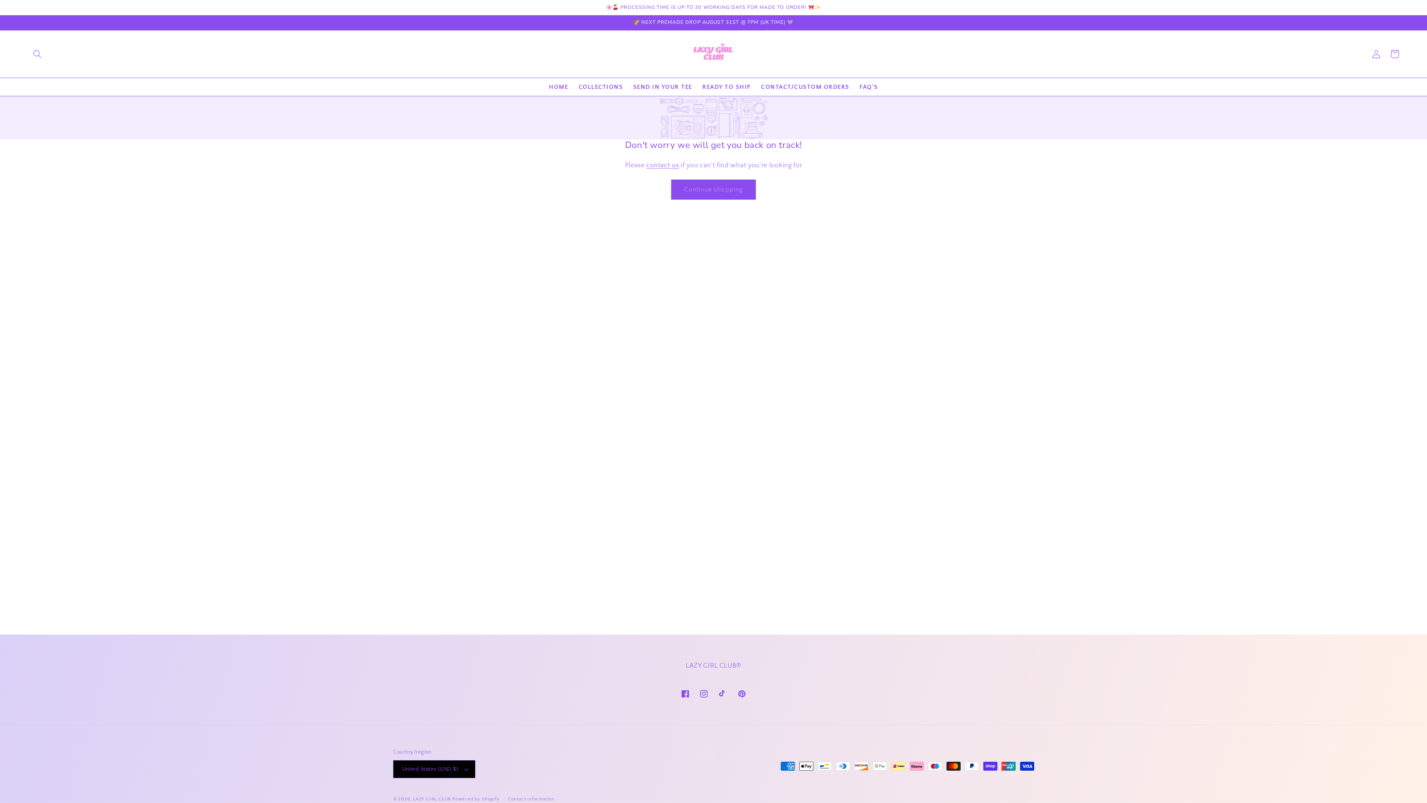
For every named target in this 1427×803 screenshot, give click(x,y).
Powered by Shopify (476, 799)
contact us (662, 165)
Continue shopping (713, 189)
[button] (37, 54)
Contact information (531, 799)
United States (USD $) (430, 769)
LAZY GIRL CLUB (432, 799)
